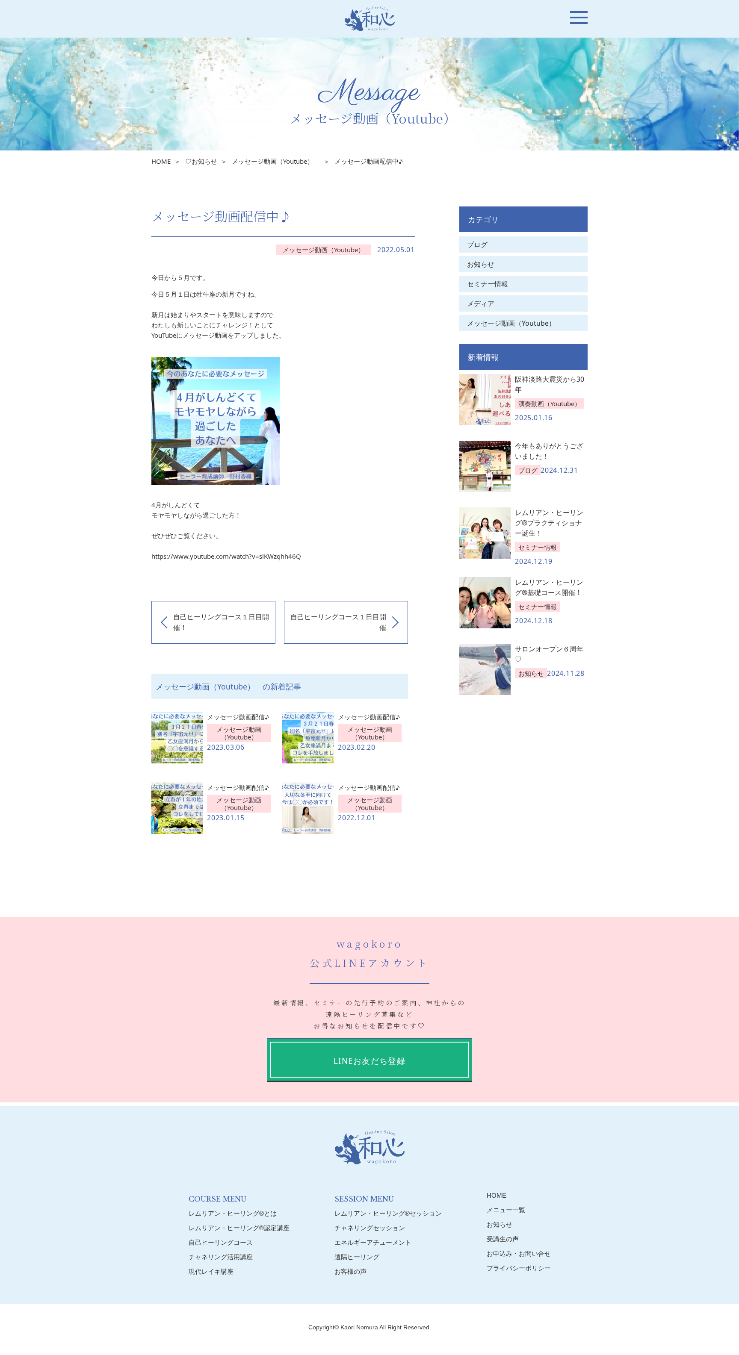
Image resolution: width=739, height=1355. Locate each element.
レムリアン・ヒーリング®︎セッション (388, 1213)
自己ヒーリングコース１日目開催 (338, 622)
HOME (161, 161)
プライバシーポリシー (519, 1268)
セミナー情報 (487, 284)
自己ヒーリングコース (221, 1242)
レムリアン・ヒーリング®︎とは (233, 1213)
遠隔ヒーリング (356, 1257)
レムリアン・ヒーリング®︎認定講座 (239, 1227)
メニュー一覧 (506, 1210)
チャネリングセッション (369, 1227)
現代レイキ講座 (211, 1271)
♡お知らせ (201, 161)
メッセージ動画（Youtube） (276, 161)
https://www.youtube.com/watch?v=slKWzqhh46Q (226, 556)
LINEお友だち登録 (369, 1060)
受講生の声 (503, 1239)
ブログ (477, 244)
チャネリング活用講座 (221, 1257)
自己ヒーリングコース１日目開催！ (221, 622)
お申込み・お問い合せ (519, 1253)
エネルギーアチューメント (372, 1242)
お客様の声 (350, 1271)
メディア (480, 303)
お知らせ (480, 264)
